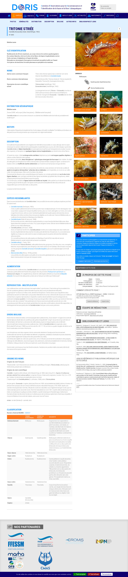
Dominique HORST (89, 314)
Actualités (81, 15)
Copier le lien (105, 301)
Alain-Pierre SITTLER (94, 312)
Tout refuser (94, 574)
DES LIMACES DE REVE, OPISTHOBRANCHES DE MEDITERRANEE (96, 326)
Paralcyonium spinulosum (55, 272)
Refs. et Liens (67, 15)
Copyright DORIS (85, 253)
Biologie (60, 21)
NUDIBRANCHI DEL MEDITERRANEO (96, 342)
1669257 (27, 413)
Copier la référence (92, 301)
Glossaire (53, 15)
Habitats (30, 16)
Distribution (36, 21)
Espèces (19, 15)
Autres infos (71, 21)
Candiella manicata (16, 206)
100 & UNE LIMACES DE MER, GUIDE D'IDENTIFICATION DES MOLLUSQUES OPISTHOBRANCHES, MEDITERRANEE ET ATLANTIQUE (98, 347)
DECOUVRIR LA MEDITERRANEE (96, 353)
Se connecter (105, 6)
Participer (110, 15)
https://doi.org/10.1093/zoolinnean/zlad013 (99, 370)
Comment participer (84, 261)
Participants (96, 15)
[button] (117, 15)
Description (49, 21)
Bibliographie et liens (87, 21)
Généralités (23, 21)
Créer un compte (106, 8)
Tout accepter (81, 574)
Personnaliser (107, 574)
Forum (41, 15)
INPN (77, 387)
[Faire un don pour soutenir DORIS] (93, 7)
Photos (13, 21)
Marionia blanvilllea (16, 253)
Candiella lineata (55, 76)
